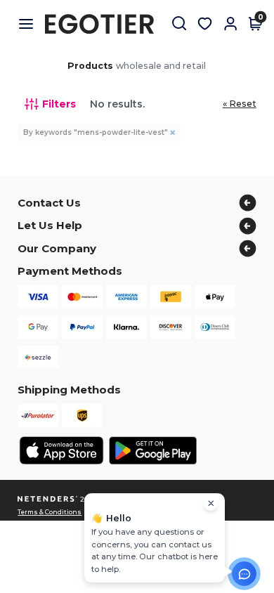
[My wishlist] (205, 24)
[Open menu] (31, 23)
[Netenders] (48, 499)
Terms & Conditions (49, 512)
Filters (59, 104)
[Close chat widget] (211, 504)
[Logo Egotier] (104, 24)
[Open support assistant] (244, 573)
